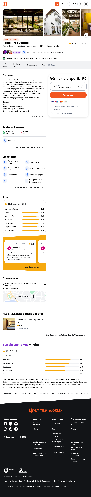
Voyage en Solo (58, 446)
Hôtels (35, 429)
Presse (73, 429)
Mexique (21, 46)
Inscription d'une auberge (77, 449)
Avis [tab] (43, 65)
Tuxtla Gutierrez (9, 46)
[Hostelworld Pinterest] (10, 429)
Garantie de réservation (56, 435)
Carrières (74, 435)
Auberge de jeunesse (11, 40)
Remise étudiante (58, 452)
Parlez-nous (37, 449)
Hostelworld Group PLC (78, 423)
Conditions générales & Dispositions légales (40, 481)
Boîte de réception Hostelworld (78, 460)
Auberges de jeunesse (38, 423)
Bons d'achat (8, 486)
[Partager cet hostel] (86, 35)
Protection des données (13, 481)
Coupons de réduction (66, 481)
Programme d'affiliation (75, 454)
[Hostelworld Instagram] (16, 424)
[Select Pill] (57, 4)
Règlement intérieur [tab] (17, 65)
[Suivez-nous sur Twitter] (10, 424)
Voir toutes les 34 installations (50, 52)
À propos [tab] (5, 65)
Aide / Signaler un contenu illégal (39, 454)
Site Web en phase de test (25, 486)
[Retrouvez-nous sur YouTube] (5, 429)
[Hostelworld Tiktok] (16, 429)
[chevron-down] (25, 353)
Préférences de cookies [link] (56, 486)
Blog (53, 429)
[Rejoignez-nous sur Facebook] (5, 424)
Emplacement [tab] (32, 65)
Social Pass (56, 423)
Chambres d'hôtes (40, 435)
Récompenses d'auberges (57, 441)
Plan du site (41, 486)
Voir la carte (32, 46)
